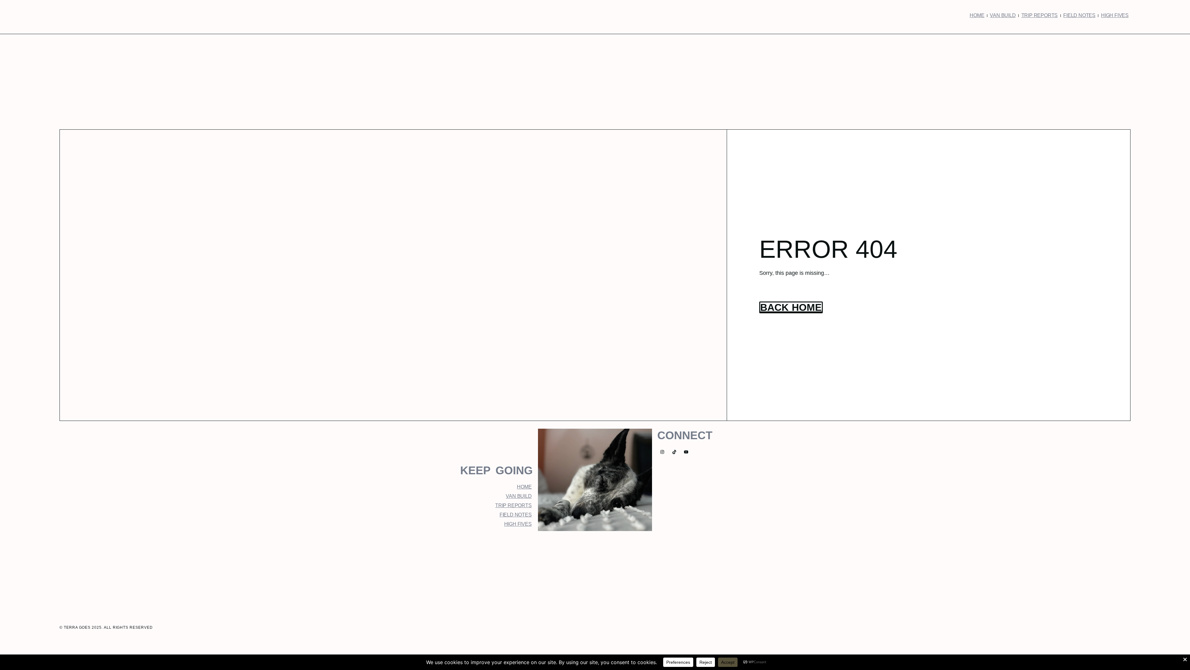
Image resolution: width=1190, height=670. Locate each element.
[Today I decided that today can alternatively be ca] (524, 571)
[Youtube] (686, 452)
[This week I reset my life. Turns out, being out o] (666, 571)
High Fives (1115, 15)
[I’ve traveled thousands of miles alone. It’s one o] (595, 571)
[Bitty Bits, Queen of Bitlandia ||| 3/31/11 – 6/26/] (452, 571)
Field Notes (1079, 15)
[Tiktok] (674, 452)
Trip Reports (1039, 15)
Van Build (1003, 15)
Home (977, 15)
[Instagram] (662, 452)
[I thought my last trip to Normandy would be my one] (737, 571)
